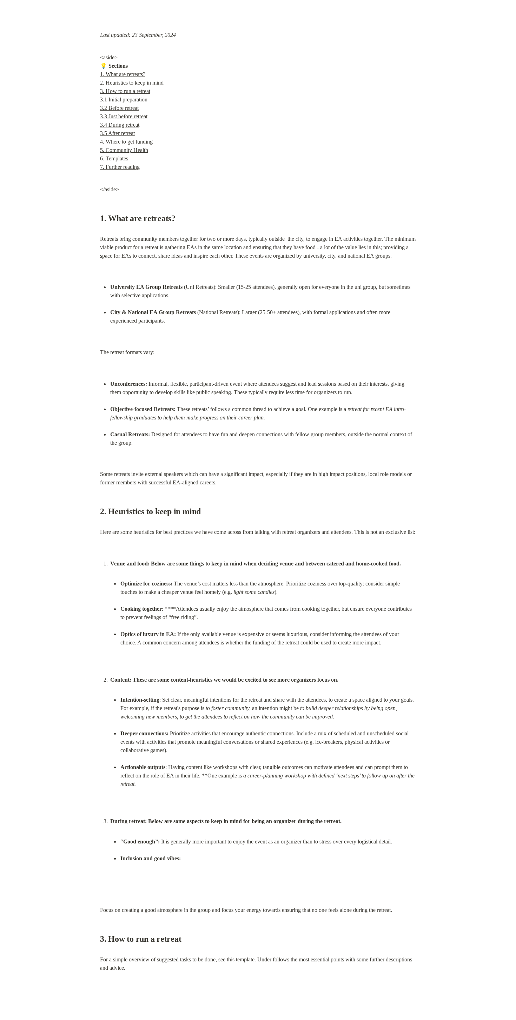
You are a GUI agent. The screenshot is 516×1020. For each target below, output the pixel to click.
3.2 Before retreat (119, 108)
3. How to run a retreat (125, 91)
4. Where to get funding (126, 142)
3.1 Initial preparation (123, 99)
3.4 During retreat (119, 125)
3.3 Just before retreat (123, 116)
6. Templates (114, 158)
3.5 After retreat (117, 133)
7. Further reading (120, 167)
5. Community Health (124, 150)
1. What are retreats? (122, 74)
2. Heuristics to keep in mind (132, 83)
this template (240, 959)
